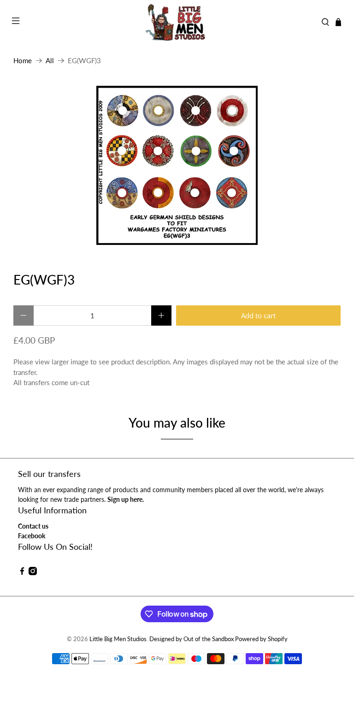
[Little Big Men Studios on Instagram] (33, 573)
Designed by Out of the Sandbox (191, 639)
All (50, 60)
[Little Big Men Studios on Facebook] (22, 573)
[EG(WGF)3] (177, 165)
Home (22, 60)
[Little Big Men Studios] (177, 22)
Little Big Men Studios (118, 639)
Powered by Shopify (261, 639)
